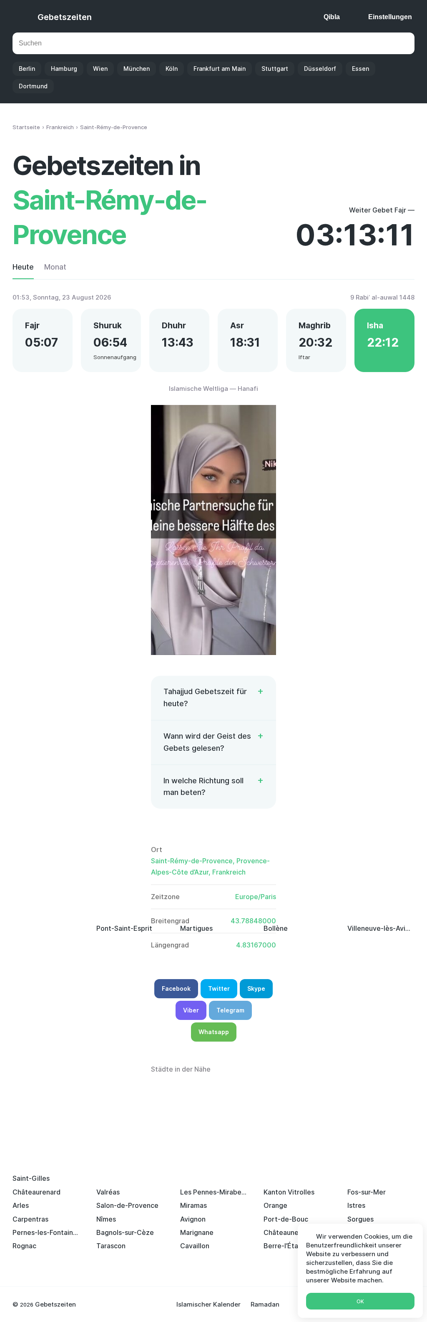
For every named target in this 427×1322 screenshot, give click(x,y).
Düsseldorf (320, 68)
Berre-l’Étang (285, 1246)
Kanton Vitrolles (289, 1192)
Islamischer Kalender (208, 1304)
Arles (21, 1205)
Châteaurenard (36, 1192)
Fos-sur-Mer (366, 1192)
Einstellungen (390, 16)
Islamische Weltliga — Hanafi (213, 388)
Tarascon (111, 1246)
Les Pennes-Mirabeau (213, 1192)
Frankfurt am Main (219, 68)
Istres (356, 1205)
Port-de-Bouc (286, 1219)
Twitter (219, 988)
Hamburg (64, 68)
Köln (172, 68)
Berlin (27, 68)
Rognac (24, 1246)
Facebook (176, 988)
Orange (275, 1205)
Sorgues (360, 1219)
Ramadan (265, 1304)
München (136, 68)
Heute (23, 266)
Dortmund (33, 86)
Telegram (230, 1010)
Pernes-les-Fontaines (46, 1232)
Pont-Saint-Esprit (124, 928)
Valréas (108, 1192)
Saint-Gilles (31, 1178)
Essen (360, 68)
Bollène (276, 928)
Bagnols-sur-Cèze (125, 1232)
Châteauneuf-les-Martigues (297, 1232)
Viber (191, 1010)
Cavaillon (194, 1246)
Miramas (193, 1205)
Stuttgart (274, 68)
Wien (100, 68)
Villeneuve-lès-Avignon (380, 928)
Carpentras (30, 1219)
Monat (55, 266)
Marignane (197, 1232)
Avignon (193, 1219)
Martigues (196, 928)
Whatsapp (213, 1031)
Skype (256, 988)
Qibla (332, 16)
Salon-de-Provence (127, 1205)
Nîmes (106, 1219)
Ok (360, 1301)
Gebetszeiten (65, 17)
